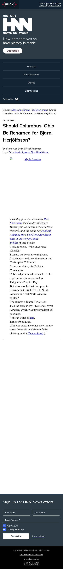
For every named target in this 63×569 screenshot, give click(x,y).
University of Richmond (50, 5)
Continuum (12, 525)
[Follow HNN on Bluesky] (16, 99)
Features (31, 66)
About (31, 82)
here (31, 317)
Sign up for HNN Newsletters (31, 554)
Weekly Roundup (15, 529)
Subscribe (13, 50)
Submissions (31, 90)
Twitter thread (35, 333)
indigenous (24, 152)
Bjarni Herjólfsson (40, 152)
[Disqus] (31, 376)
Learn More (38, 536)
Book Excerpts (31, 74)
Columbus (14, 152)
